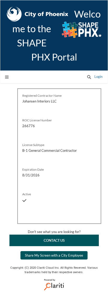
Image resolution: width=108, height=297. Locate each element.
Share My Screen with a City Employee (54, 255)
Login (98, 76)
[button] (89, 76)
